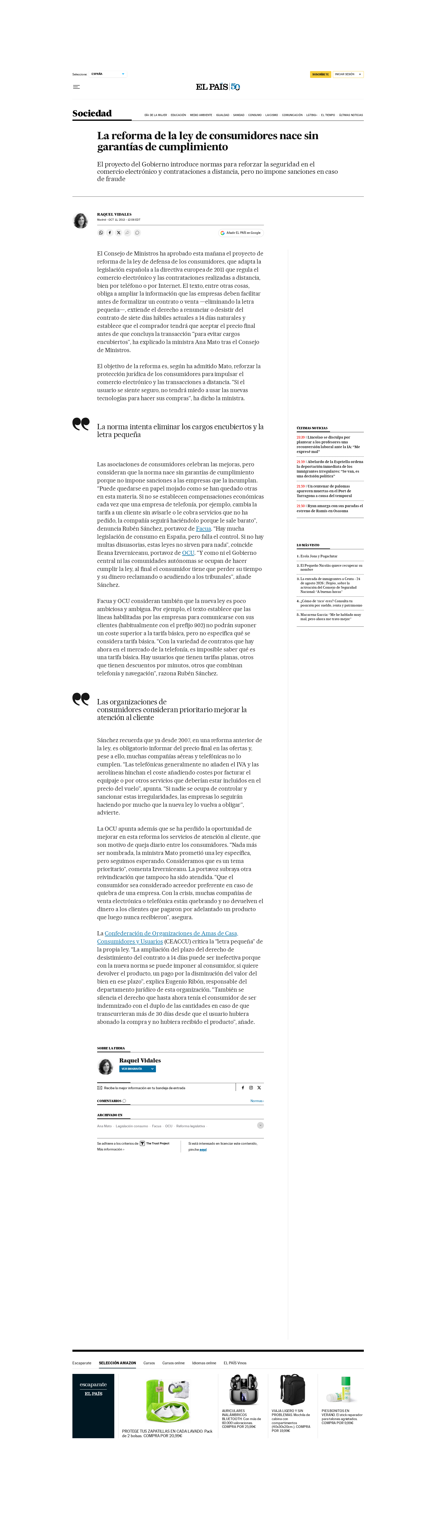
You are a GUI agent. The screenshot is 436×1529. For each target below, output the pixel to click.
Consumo (255, 115)
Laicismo (271, 115)
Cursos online (173, 1363)
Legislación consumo (132, 1126)
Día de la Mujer (156, 115)
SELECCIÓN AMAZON (117, 1363)
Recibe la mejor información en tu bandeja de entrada (144, 1088)
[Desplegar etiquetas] (260, 1125)
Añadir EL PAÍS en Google (243, 233)
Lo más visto (308, 545)
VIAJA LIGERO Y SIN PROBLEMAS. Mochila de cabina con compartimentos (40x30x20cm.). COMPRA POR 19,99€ (291, 1421)
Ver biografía (132, 1069)
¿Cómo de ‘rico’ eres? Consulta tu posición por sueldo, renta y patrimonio (331, 603)
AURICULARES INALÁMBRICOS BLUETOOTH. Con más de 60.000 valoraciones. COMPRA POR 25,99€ (241, 1419)
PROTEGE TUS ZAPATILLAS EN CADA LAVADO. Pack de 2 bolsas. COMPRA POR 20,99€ (167, 1433)
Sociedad (92, 114)
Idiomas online (204, 1363)
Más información (109, 1149)
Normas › (257, 1101)
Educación (178, 115)
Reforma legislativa (190, 1126)
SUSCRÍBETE (320, 74)
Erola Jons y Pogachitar (319, 556)
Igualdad (222, 115)
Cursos (149, 1363)
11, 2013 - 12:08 (124, 219)
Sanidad (238, 115)
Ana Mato (104, 1126)
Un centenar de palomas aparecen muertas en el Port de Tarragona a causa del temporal (324, 491)
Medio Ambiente (201, 115)
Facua (203, 528)
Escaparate (81, 1363)
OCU (188, 552)
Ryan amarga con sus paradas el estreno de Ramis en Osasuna (330, 508)
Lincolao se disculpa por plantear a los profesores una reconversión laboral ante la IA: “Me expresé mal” (328, 444)
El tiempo (328, 115)
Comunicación (292, 115)
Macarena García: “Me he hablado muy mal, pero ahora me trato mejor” (331, 617)
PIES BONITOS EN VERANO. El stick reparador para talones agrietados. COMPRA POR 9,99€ (342, 1417)
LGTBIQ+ (311, 115)
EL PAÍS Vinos (235, 1363)
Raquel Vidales (114, 214)
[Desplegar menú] (76, 87)
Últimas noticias (351, 115)
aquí (203, 1149)
